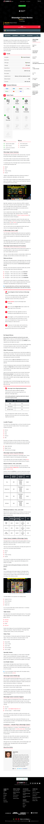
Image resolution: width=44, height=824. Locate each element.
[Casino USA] (8, 1)
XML (37, 800)
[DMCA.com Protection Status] (14, 819)
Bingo (4, 796)
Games (23, 35)
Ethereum (24, 805)
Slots (4, 791)
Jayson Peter (15, 752)
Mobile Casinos (22, 1)
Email (15, 768)
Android (14, 222)
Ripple (24, 806)
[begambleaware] (22, 819)
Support (31, 35)
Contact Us (34, 795)
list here (14, 672)
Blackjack (7, 619)
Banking (16, 35)
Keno (4, 798)
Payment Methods (26, 801)
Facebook (25, 768)
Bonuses (8, 35)
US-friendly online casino (20, 728)
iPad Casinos (15, 796)
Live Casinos (28, 1)
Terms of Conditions (36, 792)
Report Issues (34, 798)
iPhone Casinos (16, 795)
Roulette (6, 621)
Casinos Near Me (16, 790)
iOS (10, 222)
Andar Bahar (5, 801)
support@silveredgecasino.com (14, 708)
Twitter (20, 768)
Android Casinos (16, 798)
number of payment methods (22, 215)
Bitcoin (27, 459)
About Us (34, 790)
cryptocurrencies (9, 469)
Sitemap (33, 800)
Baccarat (6, 625)
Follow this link (11, 301)
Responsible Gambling (36, 797)
